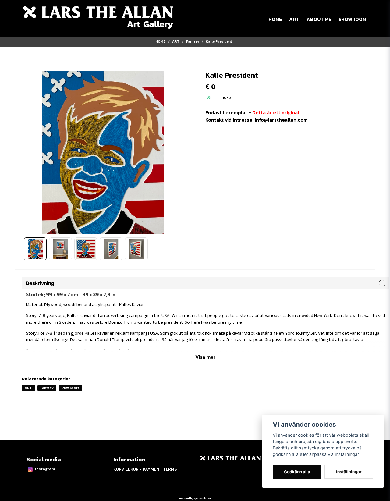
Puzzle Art (70, 387)
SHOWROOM (352, 19)
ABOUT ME (319, 19)
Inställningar (349, 471)
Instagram (45, 469)
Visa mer (205, 357)
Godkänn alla (297, 471)
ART (294, 19)
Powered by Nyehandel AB (195, 498)
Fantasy (192, 41)
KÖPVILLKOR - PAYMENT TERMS (145, 469)
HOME (275, 19)
